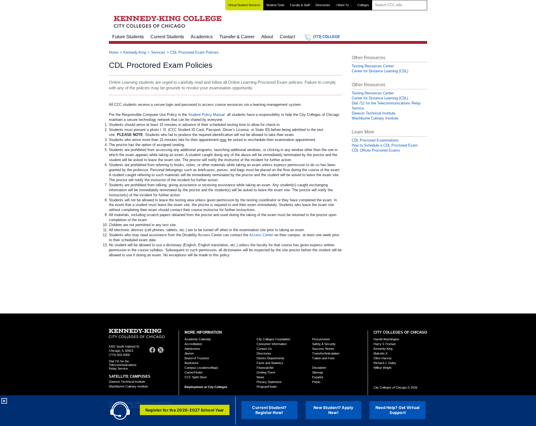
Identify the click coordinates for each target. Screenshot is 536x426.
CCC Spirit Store (196, 377)
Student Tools (275, 5)
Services (158, 52)
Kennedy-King (134, 52)
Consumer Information (272, 344)
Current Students (167, 36)
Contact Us (264, 348)
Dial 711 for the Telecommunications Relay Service (123, 365)
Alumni (189, 353)
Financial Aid (265, 367)
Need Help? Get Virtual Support (397, 410)
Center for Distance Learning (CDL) (380, 71)
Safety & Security (324, 344)
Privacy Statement (269, 382)
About (267, 36)
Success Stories (323, 348)
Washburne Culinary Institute (375, 118)
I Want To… (344, 5)
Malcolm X (380, 353)
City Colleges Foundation (273, 339)
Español (317, 377)
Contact (287, 36)
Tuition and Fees (323, 358)
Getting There (266, 372)
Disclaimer (319, 367)
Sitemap (317, 372)
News (260, 377)
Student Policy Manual (207, 115)
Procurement (321, 339)
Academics (202, 36)
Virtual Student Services (244, 5)
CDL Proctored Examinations (375, 140)
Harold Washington (386, 339)
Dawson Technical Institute (373, 113)
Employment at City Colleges (206, 387)
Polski (316, 382)
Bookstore (191, 363)
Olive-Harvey (383, 358)
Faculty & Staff (300, 5)
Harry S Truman (385, 344)
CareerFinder (194, 372)
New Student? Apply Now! (333, 410)
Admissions (192, 348)
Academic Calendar (198, 339)
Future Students (128, 36)
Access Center (261, 235)
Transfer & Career (237, 36)
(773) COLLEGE (326, 37)
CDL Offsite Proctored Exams (376, 150)
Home (113, 52)
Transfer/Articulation (325, 353)
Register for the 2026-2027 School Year (184, 410)
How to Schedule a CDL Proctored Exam (385, 145)
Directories (322, 5)
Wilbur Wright (382, 367)
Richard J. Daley (385, 363)
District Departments (270, 358)
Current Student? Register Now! (269, 410)
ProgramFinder (267, 386)
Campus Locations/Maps (201, 367)
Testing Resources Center (373, 66)
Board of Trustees (197, 358)
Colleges (363, 5)
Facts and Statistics (270, 363)
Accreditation (193, 344)
